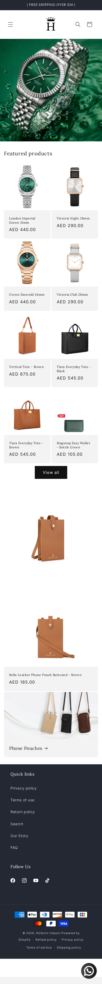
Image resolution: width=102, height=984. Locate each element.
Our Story (19, 835)
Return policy (22, 811)
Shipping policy (69, 947)
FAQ (14, 847)
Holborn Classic (48, 933)
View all (51, 472)
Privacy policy (23, 788)
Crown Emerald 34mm (27, 294)
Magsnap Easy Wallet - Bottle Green (73, 445)
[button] (10, 24)
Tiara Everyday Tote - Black (74, 369)
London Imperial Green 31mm (22, 220)
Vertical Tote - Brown (26, 367)
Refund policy (46, 939)
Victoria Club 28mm (72, 294)
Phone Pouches (25, 748)
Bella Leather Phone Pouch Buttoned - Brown (45, 675)
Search (17, 824)
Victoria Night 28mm (73, 218)
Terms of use (22, 800)
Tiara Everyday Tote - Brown (26, 445)
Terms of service (39, 947)
